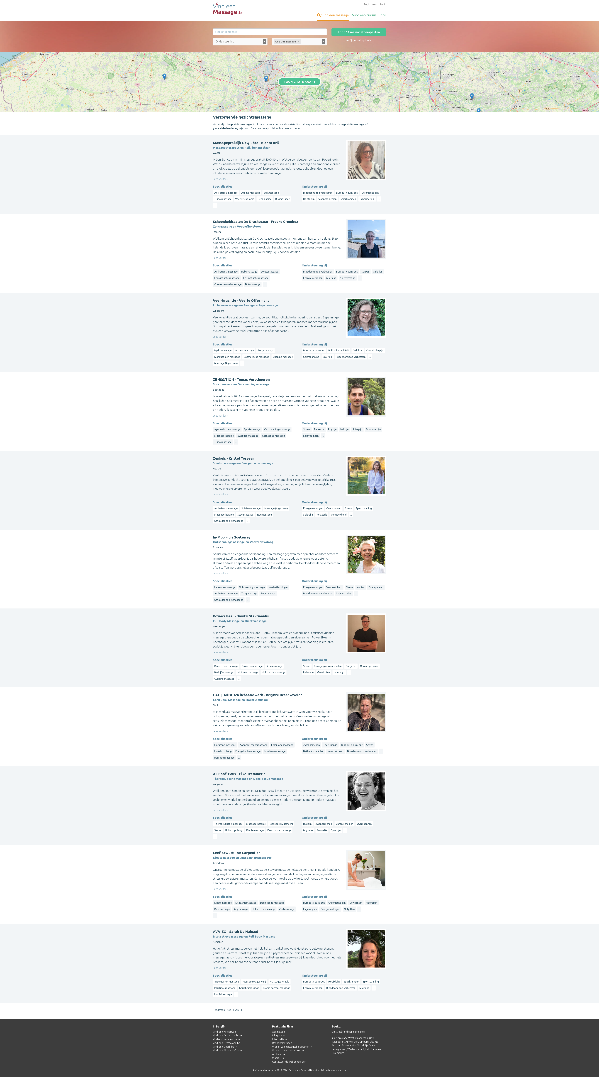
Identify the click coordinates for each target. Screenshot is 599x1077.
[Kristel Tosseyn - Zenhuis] (479, 111)
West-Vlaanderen (358, 1038)
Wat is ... (276, 1058)
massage (335, 15)
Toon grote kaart (299, 81)
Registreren (370, 4)
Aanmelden (278, 1031)
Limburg (364, 1041)
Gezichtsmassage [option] (285, 41)
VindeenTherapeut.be (225, 1039)
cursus (364, 15)
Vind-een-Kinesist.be (224, 1031)
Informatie (278, 1039)
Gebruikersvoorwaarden (334, 1070)
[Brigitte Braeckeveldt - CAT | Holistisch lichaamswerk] (266, 79)
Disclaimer (315, 1070)
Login (383, 4)
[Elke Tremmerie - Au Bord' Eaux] (164, 76)
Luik (367, 1049)
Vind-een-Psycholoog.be (226, 1043)
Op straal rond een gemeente (348, 1031)
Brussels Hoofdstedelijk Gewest (359, 1045)
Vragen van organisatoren (286, 1050)
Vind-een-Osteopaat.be (226, 1035)
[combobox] (240, 42)
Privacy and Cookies (299, 1070)
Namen (375, 1049)
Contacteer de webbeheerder (289, 1061)
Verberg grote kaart (299, 106)
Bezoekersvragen (282, 1043)
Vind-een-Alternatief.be (226, 1050)
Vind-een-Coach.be (223, 1046)
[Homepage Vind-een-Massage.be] (240, 8)
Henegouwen (338, 1049)
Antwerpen (352, 1041)
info (383, 15)
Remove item (299, 41)
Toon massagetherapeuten (359, 32)
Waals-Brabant (355, 1049)
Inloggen (277, 1035)
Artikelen (277, 1054)
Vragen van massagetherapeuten (290, 1046)
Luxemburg (337, 1053)
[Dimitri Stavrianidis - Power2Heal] (472, 96)
